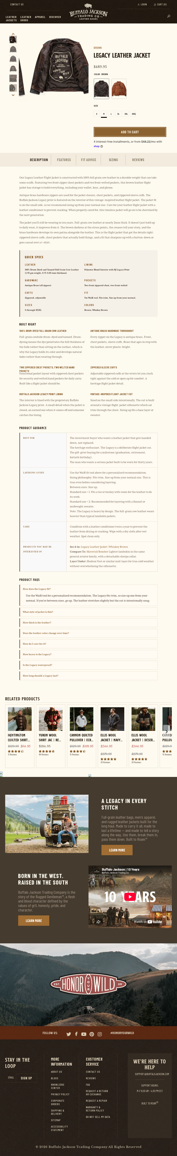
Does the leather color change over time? (46, 633)
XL (118, 113)
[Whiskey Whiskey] (119, 88)
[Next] (85, 67)
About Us (56, 1071)
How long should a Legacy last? (40, 675)
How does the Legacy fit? (37, 589)
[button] (18, 16)
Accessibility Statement (59, 1128)
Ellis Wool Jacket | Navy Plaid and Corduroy (110, 737)
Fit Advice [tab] (88, 160)
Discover (55, 16)
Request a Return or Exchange (97, 1092)
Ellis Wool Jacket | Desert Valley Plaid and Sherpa (143, 737)
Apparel (40, 16)
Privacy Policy (60, 1094)
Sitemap (56, 1120)
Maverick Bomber (97, 551)
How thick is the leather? (37, 622)
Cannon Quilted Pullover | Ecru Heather (81, 737)
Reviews (91, 1078)
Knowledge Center (57, 1086)
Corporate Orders (57, 1102)
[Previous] (22, 67)
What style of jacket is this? (38, 612)
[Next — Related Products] (166, 732)
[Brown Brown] (101, 88)
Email (11, 1077)
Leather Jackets (11, 18)
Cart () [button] (162, 4)
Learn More (117, 850)
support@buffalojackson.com (152, 1074)
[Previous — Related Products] (10, 735)
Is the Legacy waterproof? (37, 665)
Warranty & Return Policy (95, 1108)
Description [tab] (39, 160)
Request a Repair (96, 1100)
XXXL (134, 113)
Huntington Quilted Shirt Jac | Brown (18, 737)
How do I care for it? (34, 643)
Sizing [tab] (113, 160)
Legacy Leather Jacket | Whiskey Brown (104, 546)
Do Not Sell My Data (98, 1116)
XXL (126, 113)
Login (143, 4)
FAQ (88, 1084)
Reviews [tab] (138, 160)
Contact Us (17, 4)
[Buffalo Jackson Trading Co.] (88, 11)
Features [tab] (64, 160)
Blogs (54, 1078)
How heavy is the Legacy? (37, 654)
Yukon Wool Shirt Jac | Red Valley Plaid (50, 737)
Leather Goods (25, 18)
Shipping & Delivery (57, 1112)
